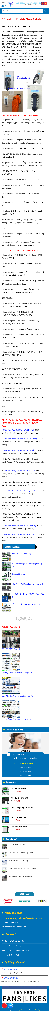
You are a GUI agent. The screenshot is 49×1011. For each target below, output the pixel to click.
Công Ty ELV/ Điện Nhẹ (17, 845)
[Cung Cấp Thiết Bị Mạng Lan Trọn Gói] (11, 709)
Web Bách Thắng (36, 1010)
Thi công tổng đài (18, 574)
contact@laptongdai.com (28, 758)
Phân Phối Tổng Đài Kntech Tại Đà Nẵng (19, 450)
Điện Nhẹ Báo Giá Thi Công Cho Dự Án (23, 861)
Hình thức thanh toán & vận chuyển (15, 950)
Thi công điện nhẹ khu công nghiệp (21, 876)
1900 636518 (18, 754)
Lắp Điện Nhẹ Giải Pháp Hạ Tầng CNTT (23, 853)
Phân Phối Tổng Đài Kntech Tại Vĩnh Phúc (20, 534)
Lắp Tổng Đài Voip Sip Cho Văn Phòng (27, 604)
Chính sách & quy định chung (13, 955)
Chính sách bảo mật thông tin (13, 946)
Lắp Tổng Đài (21, 1010)
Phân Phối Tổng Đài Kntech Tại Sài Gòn (19, 471)
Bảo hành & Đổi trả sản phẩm (13, 941)
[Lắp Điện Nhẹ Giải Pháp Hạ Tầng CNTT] (11, 662)
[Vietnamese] (45, 3)
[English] (42, 3)
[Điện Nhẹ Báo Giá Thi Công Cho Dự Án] (11, 685)
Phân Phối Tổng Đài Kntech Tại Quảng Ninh (20, 491)
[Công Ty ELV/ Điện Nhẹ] (11, 638)
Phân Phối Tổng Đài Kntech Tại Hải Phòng (20, 439)
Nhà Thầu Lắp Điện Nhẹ (21, 554)
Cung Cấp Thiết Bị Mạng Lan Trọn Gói (22, 868)
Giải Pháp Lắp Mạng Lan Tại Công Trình (27, 584)
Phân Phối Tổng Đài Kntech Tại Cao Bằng (19, 526)
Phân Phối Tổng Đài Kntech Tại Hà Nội (18, 430)
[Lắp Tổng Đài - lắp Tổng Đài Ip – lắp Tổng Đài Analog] (26, 4)
